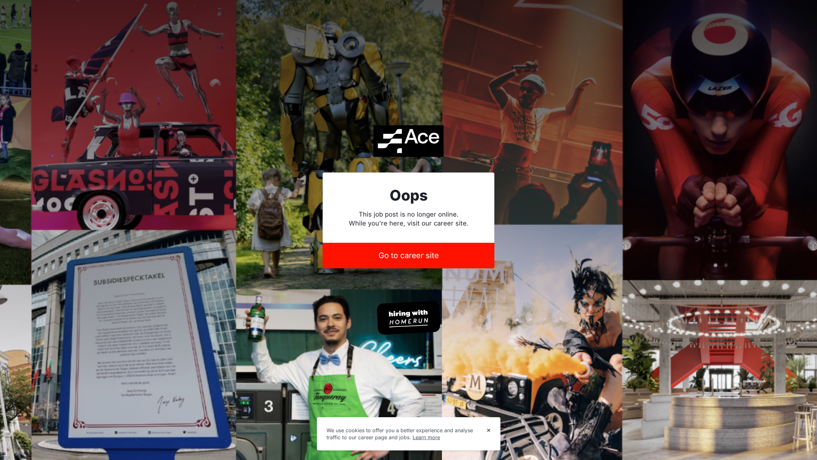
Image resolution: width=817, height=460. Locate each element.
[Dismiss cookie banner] (488, 430)
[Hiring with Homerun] (408, 317)
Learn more (426, 437)
